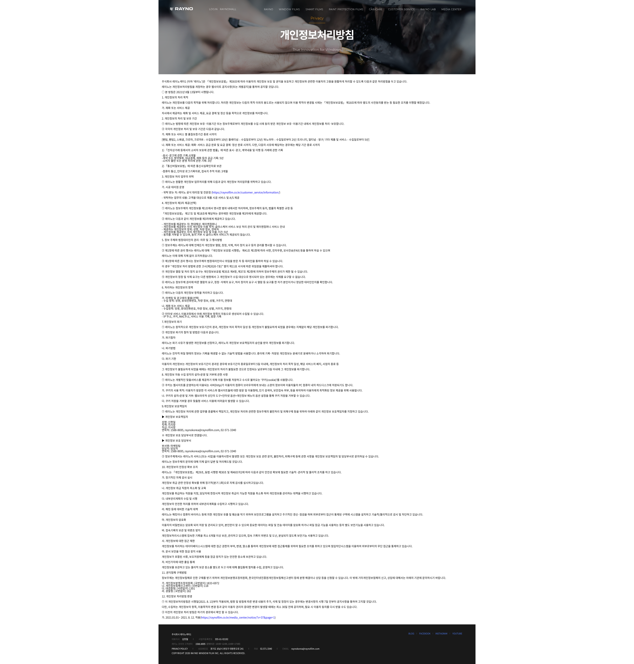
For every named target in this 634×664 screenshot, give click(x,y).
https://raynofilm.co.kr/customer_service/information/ (245, 192)
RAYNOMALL (228, 9)
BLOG (411, 633)
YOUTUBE (457, 633)
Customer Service (401, 9)
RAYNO (268, 9)
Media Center (451, 9)
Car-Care (376, 9)
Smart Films (314, 9)
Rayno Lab (428, 9)
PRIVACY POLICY (180, 648)
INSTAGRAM (441, 633)
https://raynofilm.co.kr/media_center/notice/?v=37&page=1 (238, 617)
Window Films (289, 9)
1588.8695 (200, 643)
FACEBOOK (424, 633)
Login (213, 9)
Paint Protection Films (346, 9)
